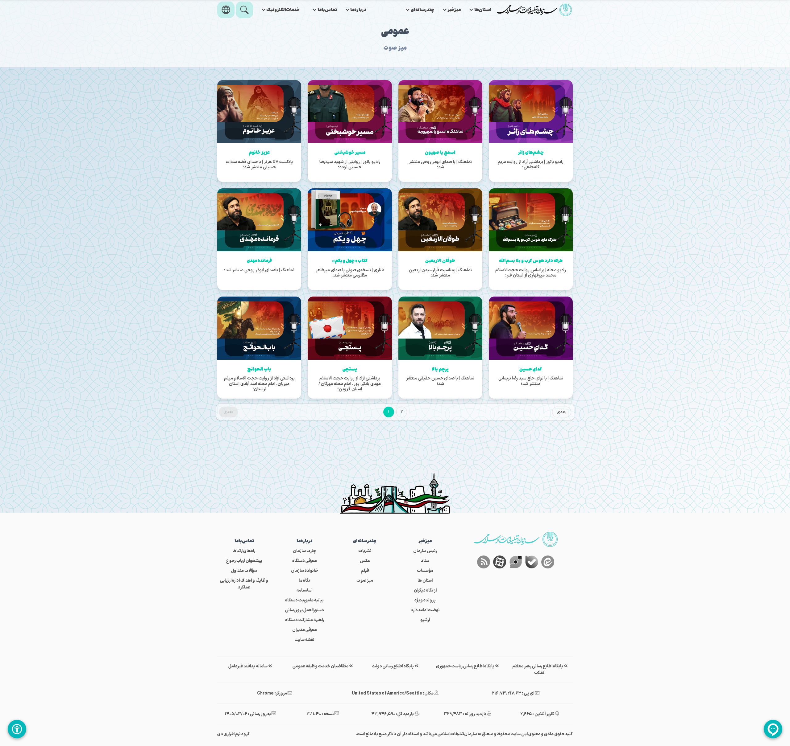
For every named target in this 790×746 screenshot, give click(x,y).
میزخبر (454, 10)
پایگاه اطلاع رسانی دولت (393, 666)
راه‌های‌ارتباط (244, 551)
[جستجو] (244, 10)
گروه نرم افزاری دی (233, 734)
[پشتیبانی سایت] (773, 729)
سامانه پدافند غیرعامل (248, 666)
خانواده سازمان (304, 571)
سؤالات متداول (244, 571)
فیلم (365, 571)
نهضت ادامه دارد (425, 610)
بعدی (562, 412)
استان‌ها (483, 10)
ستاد (425, 561)
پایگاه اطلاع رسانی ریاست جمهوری (465, 666)
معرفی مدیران (304, 630)
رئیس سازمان (425, 551)
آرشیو (425, 620)
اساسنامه (304, 590)
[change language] (226, 10)
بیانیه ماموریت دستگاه (304, 600)
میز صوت (364, 580)
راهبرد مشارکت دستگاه (304, 620)
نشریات (365, 551)
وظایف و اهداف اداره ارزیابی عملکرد (244, 584)
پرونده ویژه (425, 600)
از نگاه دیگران (425, 590)
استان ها (425, 580)
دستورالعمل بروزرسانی (304, 610)
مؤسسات (425, 571)
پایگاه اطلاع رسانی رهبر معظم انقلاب (538, 669)
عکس (365, 561)
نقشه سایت (304, 640)
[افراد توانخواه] (17, 729)
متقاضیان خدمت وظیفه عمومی (321, 666)
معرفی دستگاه (304, 561)
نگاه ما (304, 580)
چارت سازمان (304, 551)
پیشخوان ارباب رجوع (244, 561)
